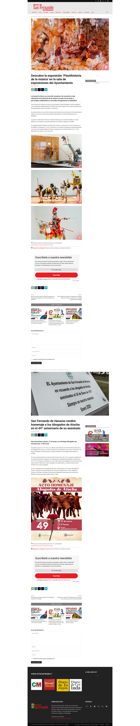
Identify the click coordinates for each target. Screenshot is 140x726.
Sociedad (86, 12)
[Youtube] (108, 1)
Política (74, 12)
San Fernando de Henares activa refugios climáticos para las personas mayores (72, 322)
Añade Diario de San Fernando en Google (42, 244)
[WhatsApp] (105, 1)
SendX (78, 280)
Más (92, 12)
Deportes (58, 12)
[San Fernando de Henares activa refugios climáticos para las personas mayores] (74, 313)
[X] (103, 1)
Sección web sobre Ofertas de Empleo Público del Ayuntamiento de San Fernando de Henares (39, 322)
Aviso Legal (52, 279)
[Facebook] (96, 1)
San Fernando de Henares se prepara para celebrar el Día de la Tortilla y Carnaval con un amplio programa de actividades (69, 298)
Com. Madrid (66, 12)
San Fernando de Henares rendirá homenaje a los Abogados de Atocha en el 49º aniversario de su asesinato (43, 298)
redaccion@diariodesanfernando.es (61, 718)
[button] (107, 12)
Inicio (32, 16)
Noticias (34, 12)
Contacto (107, 724)
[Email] (42, 89)
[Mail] (98, 1)
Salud (51, 12)
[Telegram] (101, 1)
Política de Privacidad (64, 279)
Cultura (46, 12)
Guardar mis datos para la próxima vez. (44, 359)
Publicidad (102, 724)
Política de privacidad (85, 724)
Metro (80, 12)
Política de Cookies (94, 724)
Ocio (40, 12)
